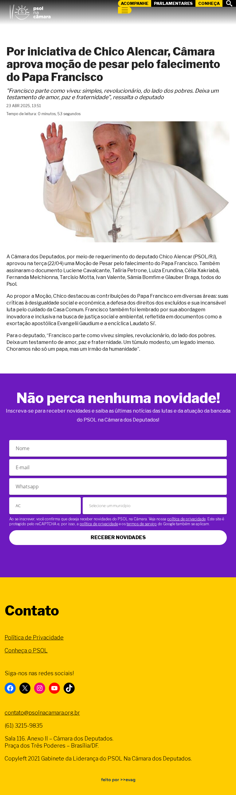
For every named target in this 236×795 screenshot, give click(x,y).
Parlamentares (173, 3)
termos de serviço (142, 524)
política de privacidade (186, 519)
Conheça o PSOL (26, 650)
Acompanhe (134, 3)
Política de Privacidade (34, 637)
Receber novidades (118, 537)
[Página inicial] (30, 11)
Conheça (209, 3)
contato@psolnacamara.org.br (42, 712)
